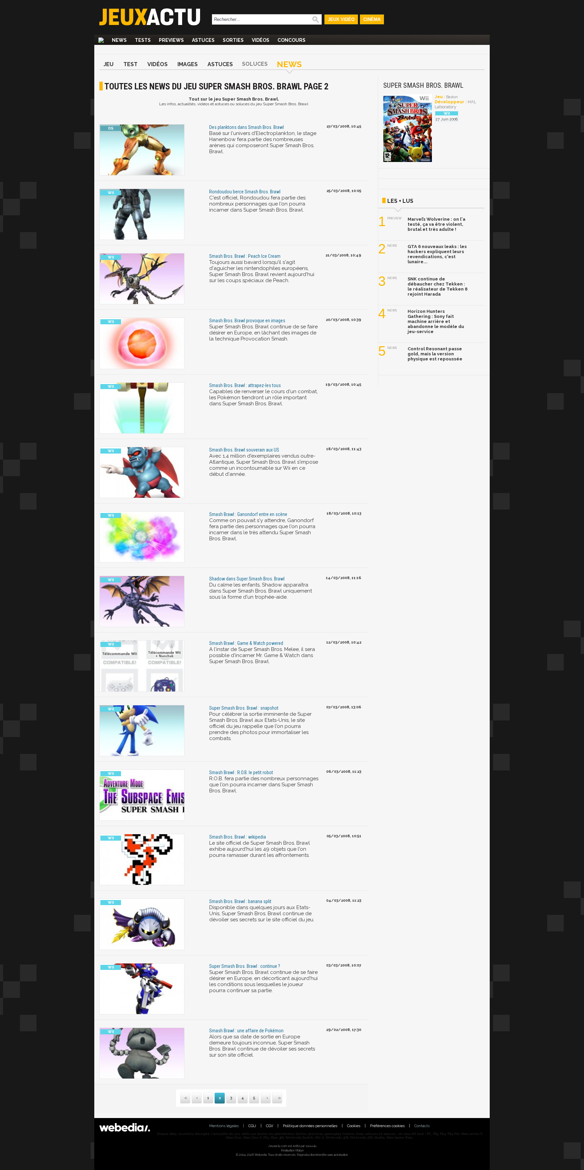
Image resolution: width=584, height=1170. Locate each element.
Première (185, 1098)
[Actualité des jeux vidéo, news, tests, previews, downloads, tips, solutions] (101, 40)
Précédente (196, 1098)
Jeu (108, 64)
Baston (452, 97)
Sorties (233, 40)
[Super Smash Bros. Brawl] (407, 161)
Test (130, 64)
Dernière (272, 1098)
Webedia (311, 1146)
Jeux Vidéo (341, 19)
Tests (143, 40)
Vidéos (260, 40)
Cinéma (372, 19)
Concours (291, 40)
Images (187, 64)
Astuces (203, 40)
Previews (171, 40)
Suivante (261, 1098)
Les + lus (400, 201)
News (119, 40)
